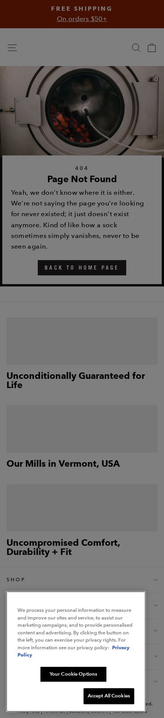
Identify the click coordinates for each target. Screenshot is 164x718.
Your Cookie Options (73, 674)
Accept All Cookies (109, 696)
